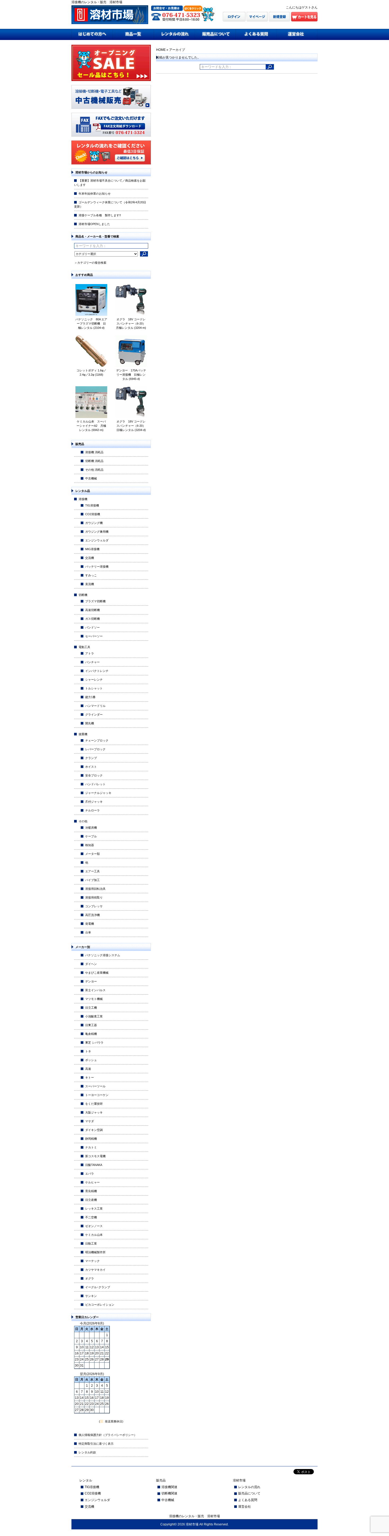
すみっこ (91, 575)
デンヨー (91, 981)
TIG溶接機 (92, 505)
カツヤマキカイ (95, 1269)
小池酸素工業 (94, 1016)
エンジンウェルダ (96, 540)
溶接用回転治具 (95, 888)
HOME (161, 50)
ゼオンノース (94, 1226)
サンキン (91, 1295)
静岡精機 (91, 1138)
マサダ (89, 1121)
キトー (89, 1077)
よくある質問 (247, 1500)
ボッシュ (91, 1060)
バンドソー (92, 627)
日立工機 (91, 1007)
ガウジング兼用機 (96, 531)
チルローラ (92, 810)
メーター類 (92, 853)
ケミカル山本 (94, 1234)
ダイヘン (91, 963)
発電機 (89, 923)
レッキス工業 (94, 1208)
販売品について (249, 1493)
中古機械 (91, 478)
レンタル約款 (87, 1452)
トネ (88, 1051)
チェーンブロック (96, 740)
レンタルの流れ (249, 1487)
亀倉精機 (91, 1033)
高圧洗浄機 (92, 915)
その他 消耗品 (94, 469)
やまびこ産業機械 (96, 972)
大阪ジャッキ (94, 1112)
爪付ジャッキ (94, 801)
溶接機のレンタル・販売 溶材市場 (194, 1516)
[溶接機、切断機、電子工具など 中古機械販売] (111, 107)
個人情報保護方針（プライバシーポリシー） (108, 1434)
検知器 (89, 845)
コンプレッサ (94, 906)
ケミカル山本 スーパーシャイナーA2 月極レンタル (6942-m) (91, 426)
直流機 (89, 584)
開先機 (89, 723)
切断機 (83, 594)
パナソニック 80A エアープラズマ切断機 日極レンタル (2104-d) (91, 323)
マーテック (92, 1261)
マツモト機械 (94, 998)
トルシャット (94, 688)
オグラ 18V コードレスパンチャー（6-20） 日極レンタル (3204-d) (132, 426)
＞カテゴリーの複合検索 (90, 262)
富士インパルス (95, 990)
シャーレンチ (94, 679)
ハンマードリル (95, 705)
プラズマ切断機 (95, 601)
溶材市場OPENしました (94, 224)
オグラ (89, 1278)
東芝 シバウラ (94, 1042)
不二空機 (91, 1217)
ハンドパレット (95, 784)
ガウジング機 (94, 522)
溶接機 (83, 499)
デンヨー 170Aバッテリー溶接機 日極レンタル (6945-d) (131, 374)
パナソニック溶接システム (102, 955)
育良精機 (91, 1191)
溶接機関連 (169, 1487)
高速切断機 (92, 610)
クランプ (91, 758)
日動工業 (91, 1243)
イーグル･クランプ (97, 1287)
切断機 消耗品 (94, 460)
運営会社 (244, 1506)
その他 (83, 821)
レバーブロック (95, 749)
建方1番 (90, 697)
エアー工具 (92, 871)
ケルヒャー (92, 1182)
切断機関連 (169, 1493)
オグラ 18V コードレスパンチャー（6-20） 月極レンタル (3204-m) (132, 323)
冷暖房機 (91, 827)
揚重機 (83, 734)
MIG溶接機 (92, 549)
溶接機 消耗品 (94, 452)
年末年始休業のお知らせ (95, 193)
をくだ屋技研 (94, 1103)
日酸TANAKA (93, 1164)
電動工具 (84, 647)
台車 (88, 932)
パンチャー (92, 662)
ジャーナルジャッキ (98, 792)
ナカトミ (91, 1147)
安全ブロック (94, 775)
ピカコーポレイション (99, 1304)
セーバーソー (94, 636)
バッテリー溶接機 (96, 566)
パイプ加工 (92, 880)
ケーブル (91, 836)
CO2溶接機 (92, 514)
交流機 (89, 557)
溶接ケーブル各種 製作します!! (100, 215)
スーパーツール (95, 1086)
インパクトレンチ (96, 670)
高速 (88, 1068)
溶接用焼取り (94, 897)
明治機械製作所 (95, 1252)
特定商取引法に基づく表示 (96, 1443)
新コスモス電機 (95, 1156)
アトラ (89, 653)
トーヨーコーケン (96, 1095)
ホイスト (91, 766)
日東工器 (91, 1025)
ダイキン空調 (94, 1129)
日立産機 (91, 1199)
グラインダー (94, 714)
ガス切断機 (92, 618)
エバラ (89, 1173)
